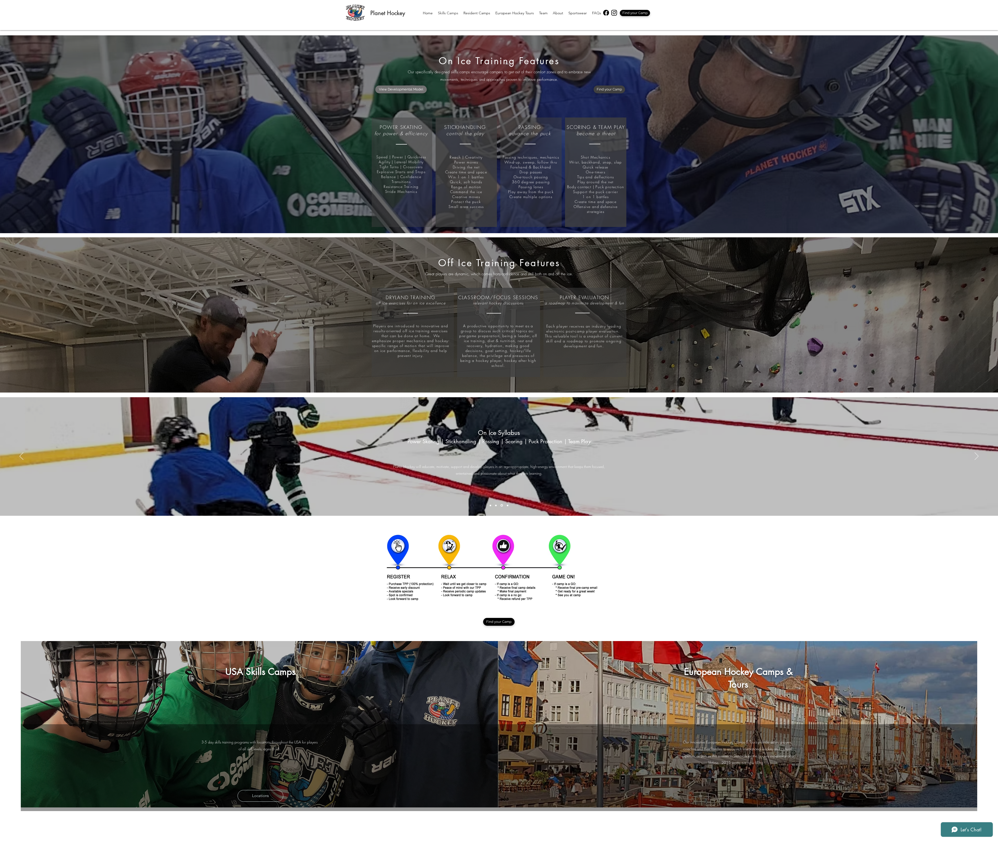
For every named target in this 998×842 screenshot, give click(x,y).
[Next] (977, 456)
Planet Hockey (387, 13)
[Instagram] (614, 13)
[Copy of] (496, 505)
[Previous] (21, 456)
